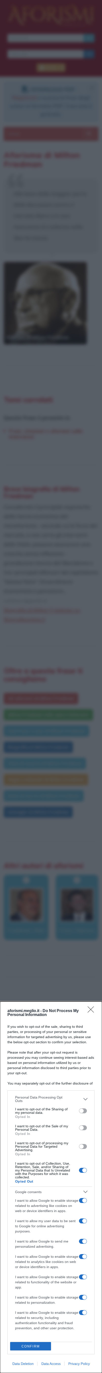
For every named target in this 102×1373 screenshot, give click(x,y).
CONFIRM (31, 1346)
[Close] (92, 1011)
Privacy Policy (79, 1364)
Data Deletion (23, 1364)
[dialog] (51, 1187)
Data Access (51, 1364)
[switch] (83, 1110)
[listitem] (51, 1099)
